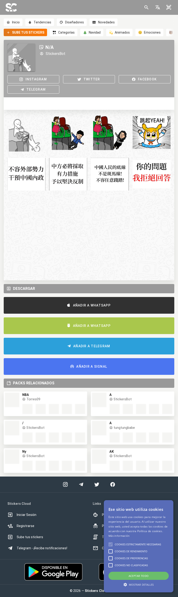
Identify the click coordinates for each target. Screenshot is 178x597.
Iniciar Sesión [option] (26, 515)
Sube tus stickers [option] (30, 537)
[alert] (138, 546)
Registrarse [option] (25, 526)
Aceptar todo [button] (139, 576)
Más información (119, 535)
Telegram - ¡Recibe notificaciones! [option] (42, 548)
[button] (157, 7)
